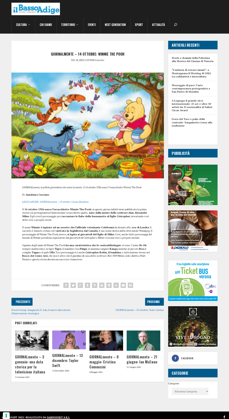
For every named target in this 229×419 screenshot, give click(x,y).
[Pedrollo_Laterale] (193, 250)
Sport (139, 25)
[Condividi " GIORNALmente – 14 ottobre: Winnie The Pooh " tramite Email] (123, 285)
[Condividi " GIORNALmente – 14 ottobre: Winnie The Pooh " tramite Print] (130, 285)
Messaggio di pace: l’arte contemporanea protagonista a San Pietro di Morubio (191, 88)
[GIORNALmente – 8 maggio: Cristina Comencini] (106, 341)
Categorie (173, 383)
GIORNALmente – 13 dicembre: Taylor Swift (67, 360)
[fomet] (193, 204)
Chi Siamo (46, 25)
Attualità (158, 25)
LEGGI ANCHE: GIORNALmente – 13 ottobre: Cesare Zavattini (55, 201)
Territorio (68, 25)
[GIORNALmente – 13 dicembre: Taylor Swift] (69, 340)
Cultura (21, 25)
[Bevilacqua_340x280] (193, 345)
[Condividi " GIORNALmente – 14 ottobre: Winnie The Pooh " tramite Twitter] (73, 285)
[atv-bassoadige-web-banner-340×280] (193, 300)
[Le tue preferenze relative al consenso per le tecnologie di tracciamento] (6, 415)
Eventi (92, 25)
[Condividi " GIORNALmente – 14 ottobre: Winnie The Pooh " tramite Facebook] (66, 285)
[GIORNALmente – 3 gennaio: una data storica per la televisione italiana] (32, 341)
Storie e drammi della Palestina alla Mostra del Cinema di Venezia (192, 59)
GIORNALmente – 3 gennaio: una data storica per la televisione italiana (30, 364)
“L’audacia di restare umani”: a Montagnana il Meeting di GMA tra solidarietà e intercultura (191, 73)
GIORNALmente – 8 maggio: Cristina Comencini (104, 361)
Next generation (115, 25)
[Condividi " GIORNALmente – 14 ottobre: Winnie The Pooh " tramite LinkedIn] (101, 285)
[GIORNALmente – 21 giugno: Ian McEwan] (143, 341)
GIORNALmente (95, 60)
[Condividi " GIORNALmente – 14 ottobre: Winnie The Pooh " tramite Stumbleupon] (116, 285)
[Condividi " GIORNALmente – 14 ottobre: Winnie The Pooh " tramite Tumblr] (87, 285)
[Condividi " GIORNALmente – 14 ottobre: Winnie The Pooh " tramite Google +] (80, 285)
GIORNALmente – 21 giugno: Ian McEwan (142, 359)
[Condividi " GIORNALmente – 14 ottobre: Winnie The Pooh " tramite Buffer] (109, 285)
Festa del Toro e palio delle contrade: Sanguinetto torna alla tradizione (192, 122)
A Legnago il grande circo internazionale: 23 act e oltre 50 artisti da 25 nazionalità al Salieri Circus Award (192, 105)
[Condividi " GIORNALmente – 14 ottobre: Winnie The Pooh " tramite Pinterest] (94, 285)
